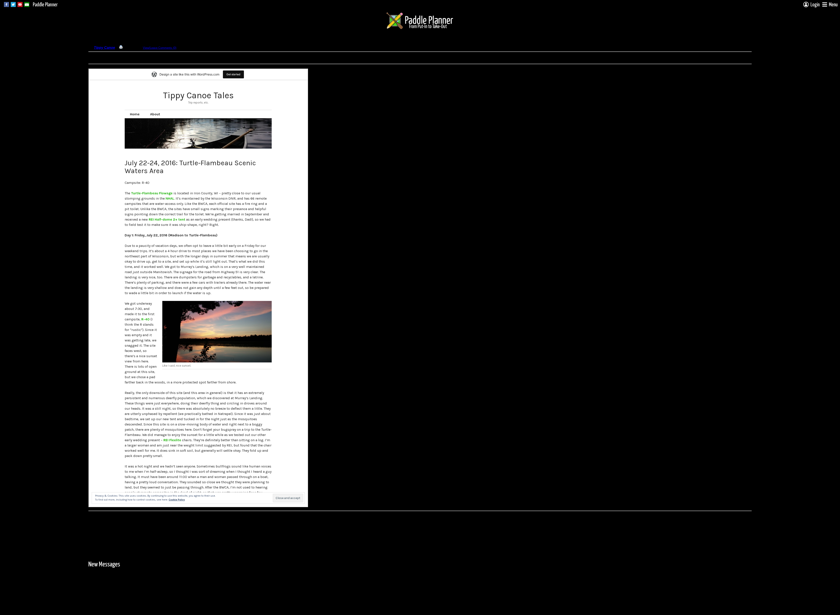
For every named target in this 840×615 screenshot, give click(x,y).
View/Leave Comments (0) (159, 47)
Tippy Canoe (104, 47)
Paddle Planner (45, 4)
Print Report (131, 47)
